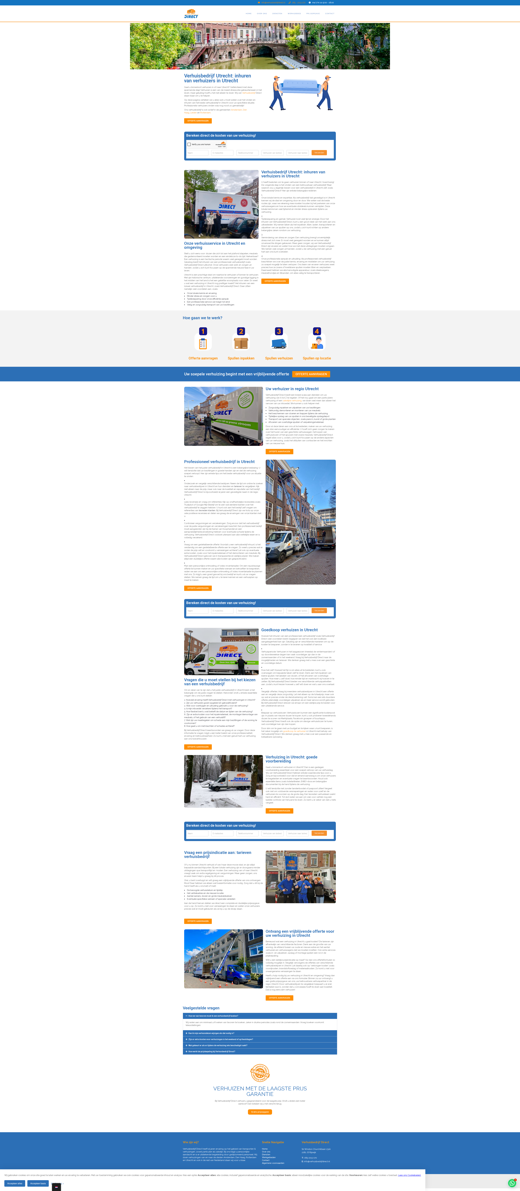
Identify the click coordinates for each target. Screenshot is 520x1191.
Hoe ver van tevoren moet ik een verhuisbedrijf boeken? (213, 1016)
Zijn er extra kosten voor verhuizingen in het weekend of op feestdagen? (220, 1039)
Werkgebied (294, 13)
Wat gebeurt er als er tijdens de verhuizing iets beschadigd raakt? (217, 1045)
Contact (329, 13)
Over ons (262, 13)
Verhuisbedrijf (248, 93)
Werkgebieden (269, 1157)
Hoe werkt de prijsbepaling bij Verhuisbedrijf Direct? (211, 1051)
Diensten (277, 13)
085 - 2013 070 (299, 2)
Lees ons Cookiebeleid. (409, 1175)
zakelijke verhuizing (292, 400)
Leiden (193, 112)
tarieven (238, 486)
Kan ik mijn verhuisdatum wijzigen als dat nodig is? (211, 1033)
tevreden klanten (207, 510)
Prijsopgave (313, 13)
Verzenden (319, 153)
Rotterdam (205, 112)
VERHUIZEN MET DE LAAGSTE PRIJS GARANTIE (260, 1091)
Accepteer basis (38, 1183)
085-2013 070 (310, 1158)
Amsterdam (236, 110)
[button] (260, 1016)
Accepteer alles (14, 1183)
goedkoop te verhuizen (294, 731)
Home (249, 13)
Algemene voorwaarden (273, 1163)
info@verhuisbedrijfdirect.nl (273, 2)
